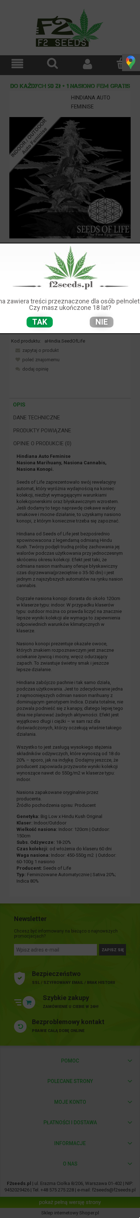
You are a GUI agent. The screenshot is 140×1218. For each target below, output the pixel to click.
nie (101, 321)
